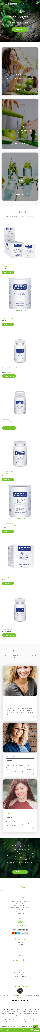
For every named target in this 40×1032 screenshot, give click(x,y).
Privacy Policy (20, 970)
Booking (20, 944)
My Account (20, 968)
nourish (20, 126)
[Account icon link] (23, 3)
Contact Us (20, 949)
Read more (8, 324)
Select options (9, 376)
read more (19, 997)
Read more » (32, 1024)
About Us (20, 942)
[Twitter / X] (21, 1000)
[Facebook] (13, 1000)
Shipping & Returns (20, 972)
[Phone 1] (27, 1000)
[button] (32, 4)
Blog (20, 964)
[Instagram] (16, 1000)
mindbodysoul (11, 3)
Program (20, 951)
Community (20, 946)
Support (20, 955)
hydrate (20, 180)
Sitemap (20, 974)
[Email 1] (24, 1000)
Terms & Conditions (20, 976)
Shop (20, 953)
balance (20, 74)
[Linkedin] (18, 1000)
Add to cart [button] (8, 272)
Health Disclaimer (20, 966)
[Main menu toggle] (28, 3)
